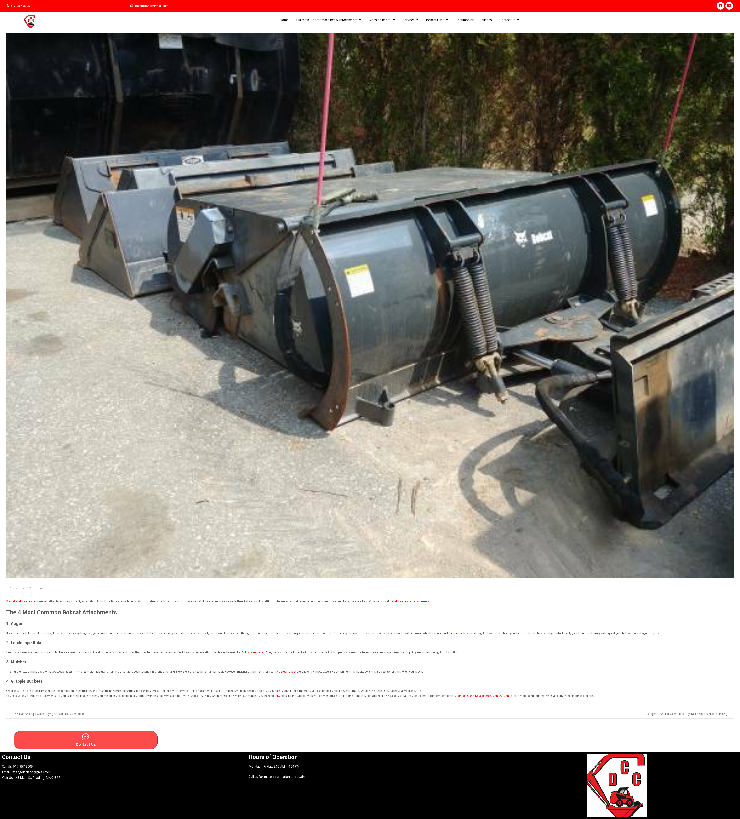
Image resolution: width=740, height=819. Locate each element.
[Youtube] (729, 6)
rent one (454, 633)
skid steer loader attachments (410, 601)
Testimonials (465, 20)
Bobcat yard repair (253, 652)
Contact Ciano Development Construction (483, 695)
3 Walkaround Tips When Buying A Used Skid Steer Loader (47, 714)
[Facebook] (720, 6)
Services (409, 20)
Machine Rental (380, 20)
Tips (44, 588)
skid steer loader (285, 671)
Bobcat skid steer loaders (22, 601)
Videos (487, 20)
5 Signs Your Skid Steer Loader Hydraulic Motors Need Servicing (689, 714)
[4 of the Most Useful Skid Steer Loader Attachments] (370, 305)
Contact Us (507, 20)
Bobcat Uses (435, 20)
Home (284, 20)
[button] (18, 5)
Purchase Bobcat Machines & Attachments (326, 20)
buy (277, 695)
